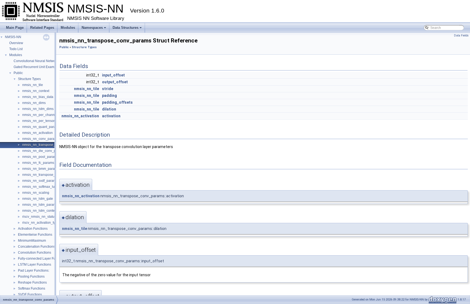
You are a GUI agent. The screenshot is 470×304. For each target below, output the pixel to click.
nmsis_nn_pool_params (40, 157)
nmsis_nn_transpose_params (44, 175)
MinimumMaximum (32, 240)
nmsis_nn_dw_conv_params (43, 151)
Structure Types (29, 79)
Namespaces (92, 28)
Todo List (16, 49)
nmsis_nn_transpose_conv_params (48, 145)
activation (111, 116)
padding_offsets (117, 102)
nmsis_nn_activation (37, 133)
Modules (68, 28)
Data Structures (125, 28)
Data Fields (461, 35)
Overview (16, 43)
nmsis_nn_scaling (35, 193)
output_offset (115, 82)
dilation (109, 109)
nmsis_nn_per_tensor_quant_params (50, 121)
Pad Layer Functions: (33, 270)
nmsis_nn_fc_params (38, 163)
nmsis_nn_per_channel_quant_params (51, 115)
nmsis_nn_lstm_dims (38, 109)
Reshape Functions (32, 282)
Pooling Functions (31, 276)
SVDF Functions (30, 294)
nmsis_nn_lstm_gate (37, 199)
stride (107, 89)
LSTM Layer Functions (34, 264)
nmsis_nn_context (35, 91)
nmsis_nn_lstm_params (40, 205)
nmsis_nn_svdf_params (40, 181)
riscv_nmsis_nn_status (39, 217)
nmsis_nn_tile (32, 85)
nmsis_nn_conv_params (40, 139)
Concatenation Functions (36, 246)
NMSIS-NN (13, 37)
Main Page (15, 28)
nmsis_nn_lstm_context (39, 211)
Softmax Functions (31, 288)
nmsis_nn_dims (34, 103)
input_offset (113, 75)
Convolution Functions (34, 252)
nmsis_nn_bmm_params (40, 169)
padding (109, 95)
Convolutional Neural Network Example (43, 61)
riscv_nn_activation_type (40, 223)
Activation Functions (33, 229)
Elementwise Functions (35, 235)
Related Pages (42, 28)
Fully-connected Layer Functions (42, 258)
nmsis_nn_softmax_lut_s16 (42, 187)
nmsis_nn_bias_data (37, 97)
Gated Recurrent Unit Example (36, 67)
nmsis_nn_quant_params (41, 127)
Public (18, 73)
